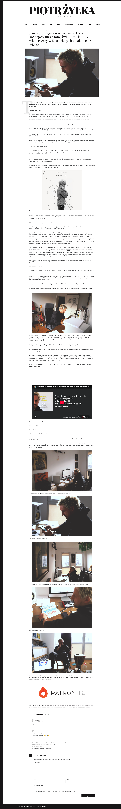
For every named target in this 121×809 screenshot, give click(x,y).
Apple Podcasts (33, 429)
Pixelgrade (43, 806)
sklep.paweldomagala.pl (57, 434)
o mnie (89, 24)
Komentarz (37, 762)
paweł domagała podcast (35, 707)
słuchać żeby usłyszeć (73, 707)
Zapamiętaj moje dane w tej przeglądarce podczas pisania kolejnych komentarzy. (55, 791)
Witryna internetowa (39, 785)
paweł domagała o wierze (72, 705)
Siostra (36, 732)
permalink (88, 707)
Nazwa (36, 779)
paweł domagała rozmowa (48, 707)
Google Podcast (33, 425)
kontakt (98, 24)
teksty (43, 24)
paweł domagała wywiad (61, 707)
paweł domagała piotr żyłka (86, 705)
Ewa (36, 720)
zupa (58, 24)
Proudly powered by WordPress (24, 806)
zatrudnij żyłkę (69, 24)
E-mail (67, 779)
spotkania (80, 24)
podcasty (26, 24)
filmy (51, 24)
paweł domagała (48, 705)
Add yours (46, 714)
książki (35, 24)
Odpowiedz (35, 726)
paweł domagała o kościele (59, 705)
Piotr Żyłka (62, 10)
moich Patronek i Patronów (60, 676)
